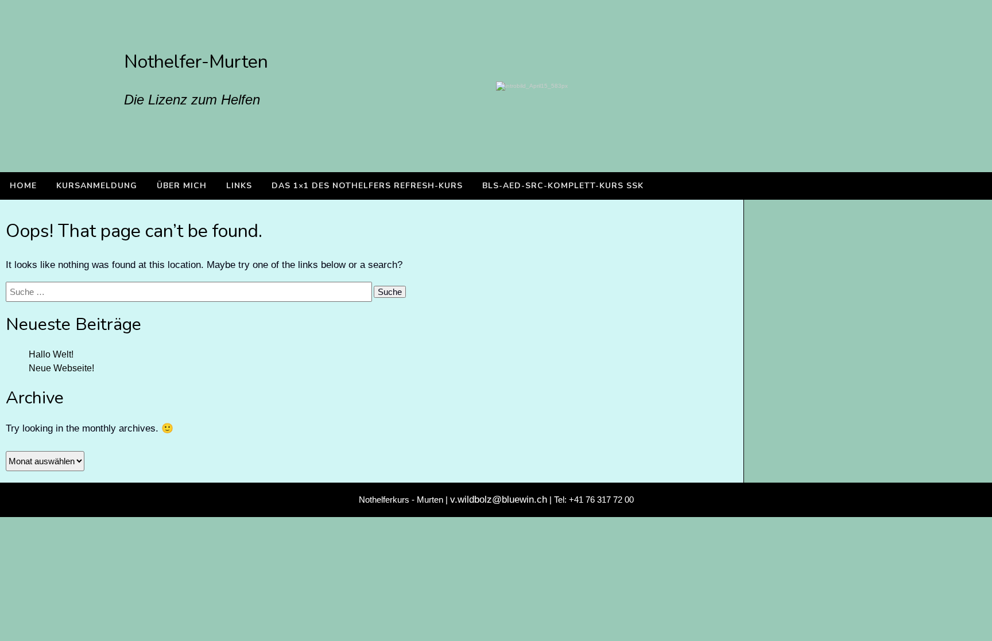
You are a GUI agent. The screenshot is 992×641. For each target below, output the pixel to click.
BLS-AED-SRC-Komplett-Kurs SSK (563, 185)
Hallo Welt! (51, 354)
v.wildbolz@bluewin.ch (498, 499)
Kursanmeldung (96, 185)
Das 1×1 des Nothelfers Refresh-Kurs (367, 185)
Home (23, 185)
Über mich (182, 185)
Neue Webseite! (61, 368)
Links (239, 185)
